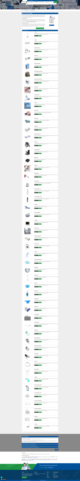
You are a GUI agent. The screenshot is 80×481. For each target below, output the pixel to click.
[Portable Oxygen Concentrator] (27, 74)
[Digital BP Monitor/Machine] (27, 349)
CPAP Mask (35, 165)
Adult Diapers (36, 267)
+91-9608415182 (31, 0)
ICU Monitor (36, 220)
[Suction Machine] (27, 184)
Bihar (24, 457)
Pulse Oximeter (36, 110)
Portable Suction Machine (37, 408)
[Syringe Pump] (27, 121)
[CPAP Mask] (27, 168)
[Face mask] (27, 286)
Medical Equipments (26, 10)
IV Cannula (35, 424)
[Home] (27, 2)
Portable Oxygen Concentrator (38, 71)
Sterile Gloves (36, 306)
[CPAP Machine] (27, 90)
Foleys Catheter (36, 369)
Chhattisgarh (35, 457)
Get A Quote (51, 25)
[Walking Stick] (27, 278)
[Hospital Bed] (27, 129)
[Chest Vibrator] (27, 356)
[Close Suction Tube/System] (27, 403)
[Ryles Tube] (27, 364)
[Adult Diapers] (27, 270)
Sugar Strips (36, 55)
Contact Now (51, 467)
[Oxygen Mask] (27, 333)
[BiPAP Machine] (27, 160)
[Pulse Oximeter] (27, 113)
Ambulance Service (55, 477)
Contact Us (28, 3)
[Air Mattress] (27, 207)
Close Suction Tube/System (38, 400)
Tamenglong (48, 454)
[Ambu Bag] (27, 380)
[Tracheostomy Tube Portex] (27, 388)
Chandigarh (30, 457)
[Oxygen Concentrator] (27, 66)
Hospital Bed (36, 126)
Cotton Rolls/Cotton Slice (37, 392)
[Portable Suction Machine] (27, 411)
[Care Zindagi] (24, 1)
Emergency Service (55, 475)
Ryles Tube (35, 361)
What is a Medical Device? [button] (25, 436)
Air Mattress (36, 204)
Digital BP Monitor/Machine (38, 345)
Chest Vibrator (36, 353)
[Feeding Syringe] (27, 176)
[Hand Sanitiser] (27, 294)
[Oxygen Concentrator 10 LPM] (27, 82)
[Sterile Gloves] (27, 309)
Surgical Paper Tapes (37, 47)
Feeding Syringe (36, 173)
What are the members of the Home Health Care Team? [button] (29, 445)
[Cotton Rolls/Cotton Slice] (27, 396)
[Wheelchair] (27, 145)
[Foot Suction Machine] (27, 215)
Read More (36, 35)
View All (57, 449)
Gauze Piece (36, 416)
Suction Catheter (36, 314)
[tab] (40, 436)
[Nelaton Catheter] (27, 325)
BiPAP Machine (36, 157)
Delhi (33, 457)
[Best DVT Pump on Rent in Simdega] (51, 19)
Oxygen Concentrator (37, 63)
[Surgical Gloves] (27, 302)
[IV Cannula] (27, 427)
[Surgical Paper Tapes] (27, 51)
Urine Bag (35, 251)
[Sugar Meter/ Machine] (27, 341)
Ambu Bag (35, 377)
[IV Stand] (27, 35)
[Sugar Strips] (27, 58)
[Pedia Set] (27, 43)
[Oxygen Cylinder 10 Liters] (27, 192)
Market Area (48, 477)
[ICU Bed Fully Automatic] (27, 239)
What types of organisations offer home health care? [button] (29, 443)
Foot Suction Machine (37, 212)
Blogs (37, 0)
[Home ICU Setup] (27, 231)
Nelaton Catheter (36, 322)
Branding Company (56, 480)
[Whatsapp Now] (1, 477)
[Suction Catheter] (27, 317)
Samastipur (44, 454)
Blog (47, 475)
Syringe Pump (36, 118)
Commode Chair (36, 243)
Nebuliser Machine (36, 94)
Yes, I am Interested (40, 28)
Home (22, 10)
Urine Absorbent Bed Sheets (38, 259)
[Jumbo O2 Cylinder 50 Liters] (27, 200)
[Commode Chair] (27, 247)
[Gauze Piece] (27, 419)
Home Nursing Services (55, 474)
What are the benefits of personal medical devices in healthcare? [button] (30, 447)
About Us (35, 0)
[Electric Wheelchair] (27, 153)
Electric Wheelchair (37, 149)
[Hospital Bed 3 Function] (27, 137)
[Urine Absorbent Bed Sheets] (27, 262)
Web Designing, (48, 480)
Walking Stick (36, 275)
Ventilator (35, 102)
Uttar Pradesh (27, 457)
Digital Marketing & (52, 480)
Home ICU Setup (36, 228)
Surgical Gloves (36, 298)
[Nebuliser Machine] (27, 98)
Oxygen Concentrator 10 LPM (38, 79)
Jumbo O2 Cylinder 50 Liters (38, 196)
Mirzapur (42, 454)
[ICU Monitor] (27, 223)
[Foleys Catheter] (27, 372)
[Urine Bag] (27, 254)
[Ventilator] (27, 105)
